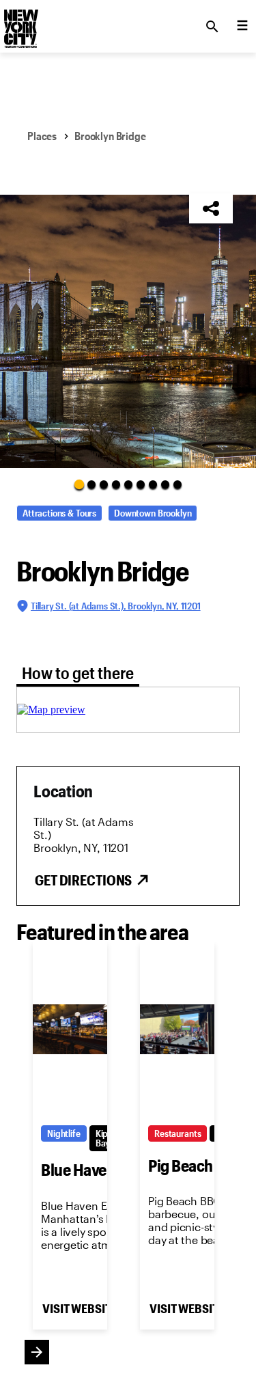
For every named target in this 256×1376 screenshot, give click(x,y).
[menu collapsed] (242, 26)
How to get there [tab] (78, 673)
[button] (128, 331)
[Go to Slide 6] (141, 484)
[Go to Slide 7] (153, 484)
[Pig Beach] (177, 1029)
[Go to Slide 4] (116, 484)
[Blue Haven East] (70, 1029)
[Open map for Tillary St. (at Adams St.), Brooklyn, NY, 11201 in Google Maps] (51, 709)
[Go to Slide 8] (165, 484)
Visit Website (79, 1308)
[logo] (20, 22)
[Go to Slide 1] (78, 484)
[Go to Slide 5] (128, 484)
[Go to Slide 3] (104, 484)
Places (42, 135)
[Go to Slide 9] (177, 484)
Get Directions (83, 880)
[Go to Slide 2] (91, 484)
